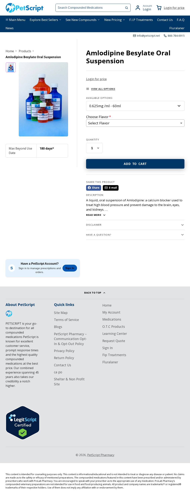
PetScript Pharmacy (100, 455)
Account (143, 8)
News (10, 28)
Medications (111, 319)
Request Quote (113, 341)
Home (10, 51)
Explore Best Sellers (44, 20)
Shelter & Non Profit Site (69, 381)
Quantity (92, 139)
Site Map (61, 312)
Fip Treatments (114, 355)
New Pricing (113, 20)
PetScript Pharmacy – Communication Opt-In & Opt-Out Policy (70, 339)
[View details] (9, 313)
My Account (111, 312)
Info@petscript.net (148, 35)
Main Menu (17, 20)
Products (25, 51)
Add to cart (135, 164)
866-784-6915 (176, 35)
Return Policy (64, 358)
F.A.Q (180, 20)
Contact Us (165, 20)
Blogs (58, 326)
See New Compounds (81, 20)
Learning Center (114, 333)
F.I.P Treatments (141, 20)
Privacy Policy (64, 351)
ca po (58, 372)
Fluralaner (176, 28)
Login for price (174, 8)
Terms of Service (66, 319)
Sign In (69, 268)
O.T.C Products (113, 326)
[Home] (25, 8)
